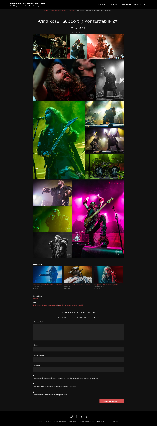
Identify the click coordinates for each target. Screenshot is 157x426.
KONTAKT (137, 4)
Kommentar (38, 322)
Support (71, 305)
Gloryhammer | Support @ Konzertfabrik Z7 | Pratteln (47, 285)
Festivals (113, 4)
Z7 (82, 305)
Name (36, 345)
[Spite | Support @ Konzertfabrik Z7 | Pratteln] (108, 274)
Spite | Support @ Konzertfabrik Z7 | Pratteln (106, 285)
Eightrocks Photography (28, 3)
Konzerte (101, 4)
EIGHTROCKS (126, 4)
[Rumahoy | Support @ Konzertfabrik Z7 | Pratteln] (78, 274)
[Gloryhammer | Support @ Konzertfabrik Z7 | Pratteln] (47, 274)
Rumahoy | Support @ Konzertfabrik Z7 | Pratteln (77, 285)
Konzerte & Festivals (58, 10)
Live (60, 305)
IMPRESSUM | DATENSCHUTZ (107, 421)
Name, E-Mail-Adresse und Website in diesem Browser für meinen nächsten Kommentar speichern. (66, 378)
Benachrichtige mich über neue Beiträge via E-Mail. (50, 395)
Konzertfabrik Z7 (53, 305)
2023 (34, 305)
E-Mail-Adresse (39, 355)
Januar (39, 305)
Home (46, 10)
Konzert (72, 10)
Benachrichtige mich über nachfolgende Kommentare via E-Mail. (55, 386)
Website (37, 365)
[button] (51, 46)
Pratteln (65, 305)
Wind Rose (77, 305)
